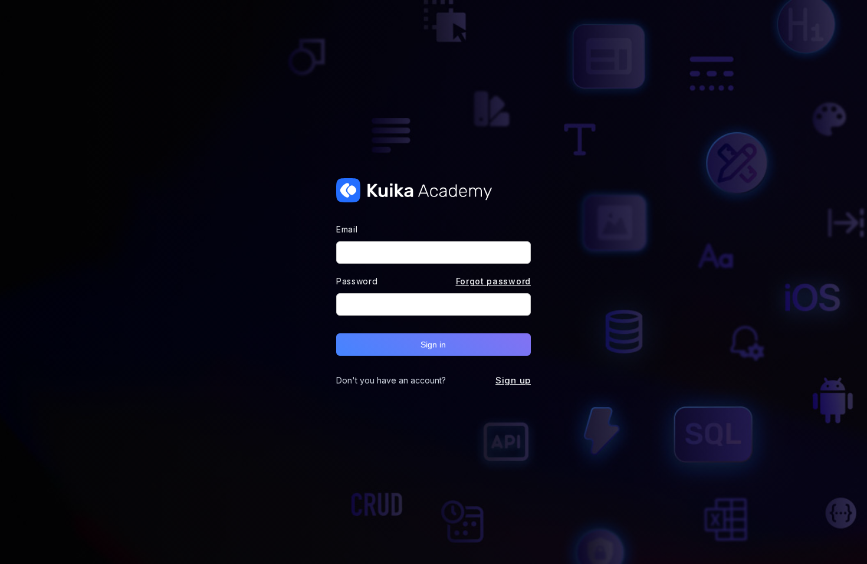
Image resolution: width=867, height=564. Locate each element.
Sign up (513, 380)
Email (347, 229)
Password (357, 281)
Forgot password (493, 281)
